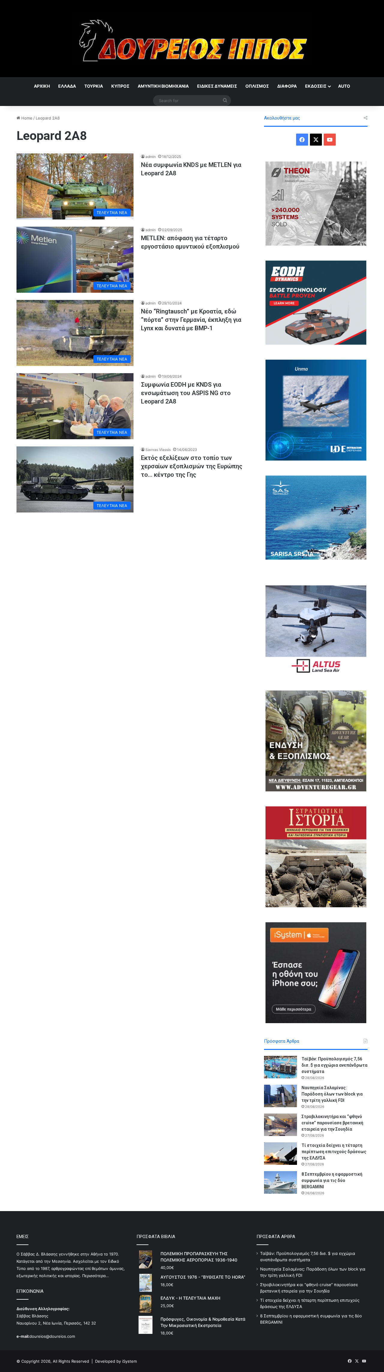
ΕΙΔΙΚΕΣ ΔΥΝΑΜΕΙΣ (217, 86)
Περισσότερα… (95, 1275)
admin (151, 156)
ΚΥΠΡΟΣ (120, 86)
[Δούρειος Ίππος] (192, 38)
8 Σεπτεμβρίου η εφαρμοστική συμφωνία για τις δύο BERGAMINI (332, 1180)
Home (26, 118)
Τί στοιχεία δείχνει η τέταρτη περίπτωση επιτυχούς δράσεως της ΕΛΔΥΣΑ (334, 1151)
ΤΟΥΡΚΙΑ (93, 86)
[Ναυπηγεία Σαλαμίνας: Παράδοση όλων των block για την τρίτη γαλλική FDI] (280, 1096)
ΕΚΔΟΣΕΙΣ (315, 86)
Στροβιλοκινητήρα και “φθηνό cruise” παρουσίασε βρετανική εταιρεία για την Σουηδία (332, 1123)
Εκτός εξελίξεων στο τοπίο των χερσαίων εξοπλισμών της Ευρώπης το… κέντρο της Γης (191, 466)
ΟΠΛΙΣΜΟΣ (257, 86)
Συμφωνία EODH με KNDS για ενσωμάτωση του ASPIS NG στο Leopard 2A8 (186, 393)
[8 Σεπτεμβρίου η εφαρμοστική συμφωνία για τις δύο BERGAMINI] (280, 1182)
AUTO (344, 86)
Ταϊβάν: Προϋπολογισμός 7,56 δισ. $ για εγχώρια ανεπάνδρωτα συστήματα (335, 1065)
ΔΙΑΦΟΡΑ (287, 86)
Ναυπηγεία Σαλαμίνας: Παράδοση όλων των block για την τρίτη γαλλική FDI (332, 1094)
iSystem (129, 1361)
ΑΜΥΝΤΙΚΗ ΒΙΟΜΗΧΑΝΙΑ (163, 86)
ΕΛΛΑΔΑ (67, 86)
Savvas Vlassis (158, 449)
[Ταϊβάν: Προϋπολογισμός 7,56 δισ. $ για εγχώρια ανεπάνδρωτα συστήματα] (280, 1067)
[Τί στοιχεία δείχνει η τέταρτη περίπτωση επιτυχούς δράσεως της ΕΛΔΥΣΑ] (280, 1153)
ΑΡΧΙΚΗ (42, 86)
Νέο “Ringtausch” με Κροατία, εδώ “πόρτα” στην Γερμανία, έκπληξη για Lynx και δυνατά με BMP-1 (191, 320)
